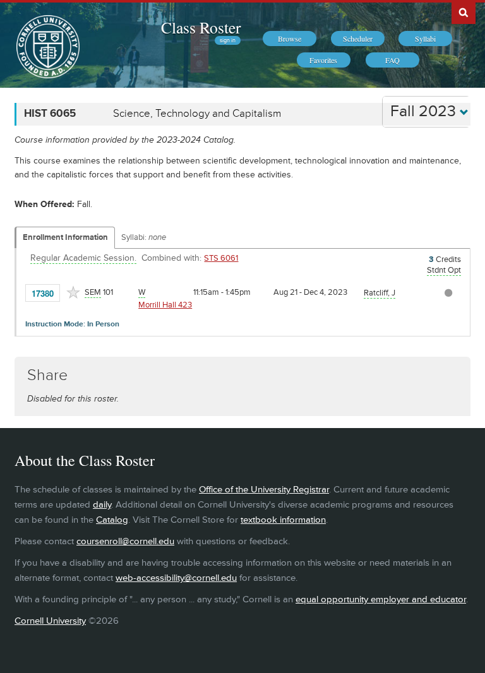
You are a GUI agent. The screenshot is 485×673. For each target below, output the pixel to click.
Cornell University (50, 621)
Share (47, 375)
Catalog (112, 520)
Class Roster (201, 27)
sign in (228, 40)
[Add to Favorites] (73, 292)
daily (102, 505)
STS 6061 (221, 258)
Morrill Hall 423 (165, 305)
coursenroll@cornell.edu (125, 541)
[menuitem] (289, 38)
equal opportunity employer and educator (381, 599)
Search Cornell (464, 12)
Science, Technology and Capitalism (197, 113)
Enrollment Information (65, 237)
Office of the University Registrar (264, 490)
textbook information (283, 520)
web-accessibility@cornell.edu (176, 578)
